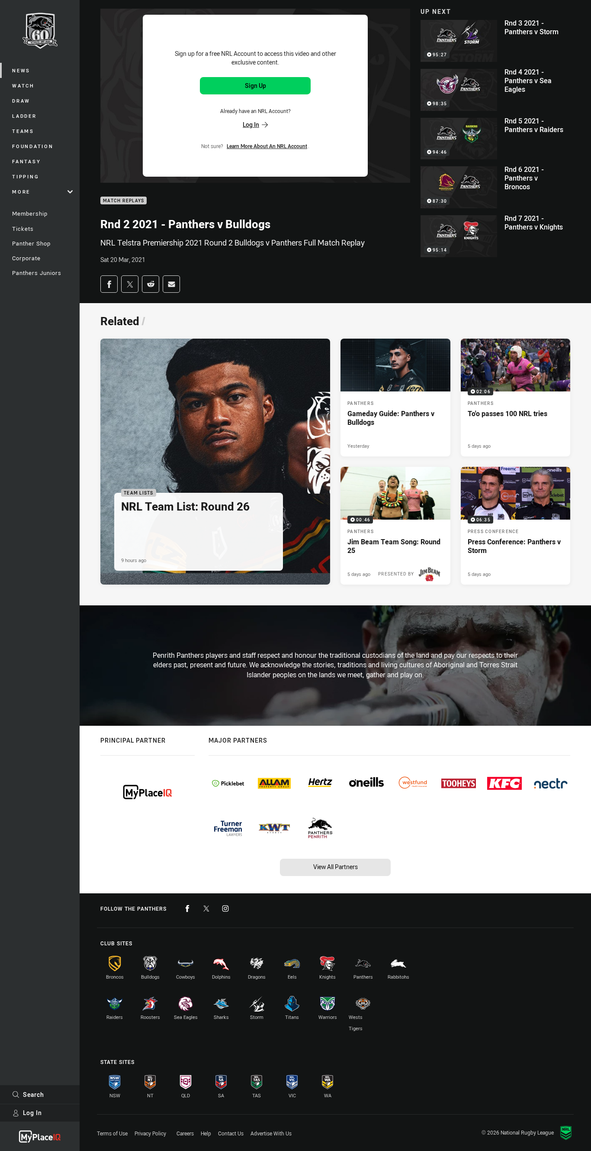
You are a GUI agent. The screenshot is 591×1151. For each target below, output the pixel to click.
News (21, 70)
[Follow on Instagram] (225, 908)
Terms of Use (112, 1133)
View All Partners (335, 867)
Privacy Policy (150, 1133)
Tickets (23, 229)
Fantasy (26, 161)
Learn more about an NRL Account (267, 146)
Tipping (25, 176)
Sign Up (255, 85)
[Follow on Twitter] (206, 908)
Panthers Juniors (36, 273)
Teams (23, 131)
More (21, 191)
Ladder (24, 116)
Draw (21, 100)
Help (206, 1133)
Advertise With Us (271, 1133)
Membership (30, 213)
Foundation (33, 146)
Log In (32, 1113)
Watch (23, 85)
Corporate (26, 258)
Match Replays (123, 201)
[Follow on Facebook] (187, 908)
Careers (185, 1133)
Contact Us (231, 1133)
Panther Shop (31, 243)
